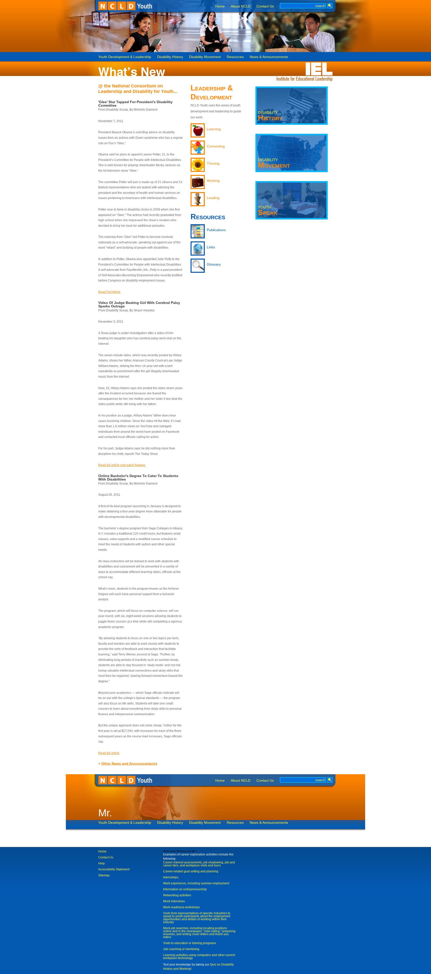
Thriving (213, 163)
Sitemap (103, 875)
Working (213, 181)
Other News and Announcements (129, 763)
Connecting (216, 146)
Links (211, 247)
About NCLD (240, 6)
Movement (274, 163)
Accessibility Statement (113, 869)
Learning (214, 129)
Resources (235, 57)
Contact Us (265, 6)
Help (101, 863)
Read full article (108, 753)
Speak (267, 210)
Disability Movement (205, 57)
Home (220, 6)
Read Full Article (109, 292)
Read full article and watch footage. (122, 465)
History (270, 116)
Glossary (214, 264)
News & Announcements (269, 57)
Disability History (170, 57)
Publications (216, 230)
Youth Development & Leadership (124, 57)
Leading (213, 198)
